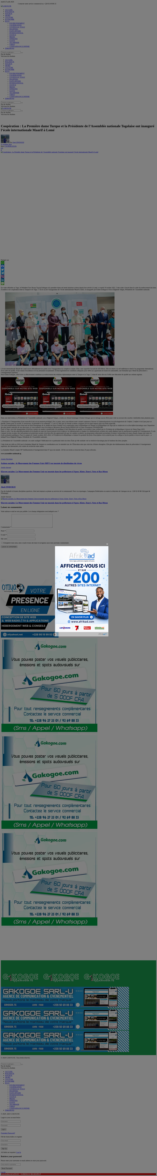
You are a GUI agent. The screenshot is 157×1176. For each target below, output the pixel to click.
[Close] (107, 544)
